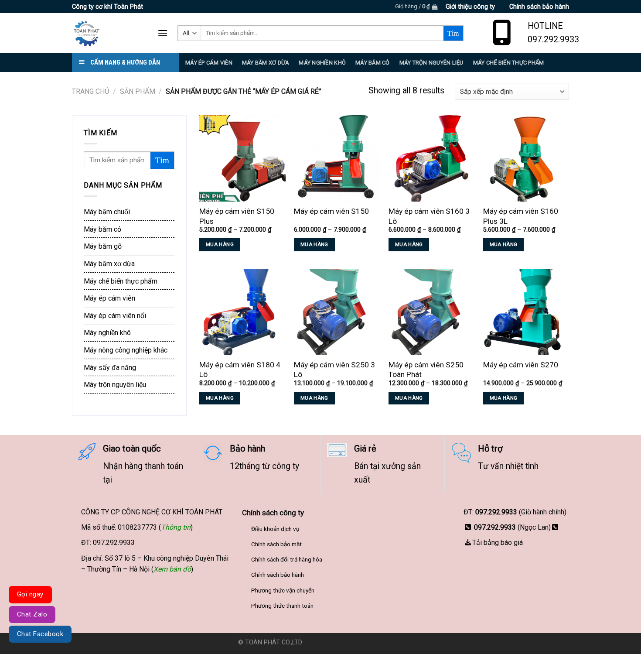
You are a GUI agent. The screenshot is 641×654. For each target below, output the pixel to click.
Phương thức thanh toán (282, 605)
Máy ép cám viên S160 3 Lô (429, 216)
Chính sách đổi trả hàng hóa (286, 559)
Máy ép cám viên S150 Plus (236, 216)
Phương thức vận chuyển (282, 590)
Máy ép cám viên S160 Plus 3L (520, 216)
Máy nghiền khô (322, 62)
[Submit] (453, 33)
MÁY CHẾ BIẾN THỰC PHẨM (508, 62)
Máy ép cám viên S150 (331, 211)
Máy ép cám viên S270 (520, 364)
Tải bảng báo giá (497, 542)
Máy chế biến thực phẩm (120, 281)
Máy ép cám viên (109, 298)
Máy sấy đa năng (110, 367)
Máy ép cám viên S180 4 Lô (239, 369)
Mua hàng (220, 244)
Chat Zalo (32, 614)
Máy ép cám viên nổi (115, 316)
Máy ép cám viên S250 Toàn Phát (426, 369)
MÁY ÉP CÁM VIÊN (208, 62)
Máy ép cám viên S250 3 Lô (334, 369)
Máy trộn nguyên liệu (431, 62)
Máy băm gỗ (103, 246)
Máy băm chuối (107, 212)
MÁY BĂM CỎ (372, 62)
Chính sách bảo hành (277, 574)
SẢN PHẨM (137, 91)
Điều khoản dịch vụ (275, 528)
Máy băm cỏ (102, 229)
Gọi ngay (30, 594)
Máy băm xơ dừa (266, 62)
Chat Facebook (40, 634)
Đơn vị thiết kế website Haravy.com (353, 642)
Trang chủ (90, 91)
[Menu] (162, 33)
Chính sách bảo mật (276, 544)
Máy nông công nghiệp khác (125, 350)
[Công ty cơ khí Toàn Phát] (108, 33)
